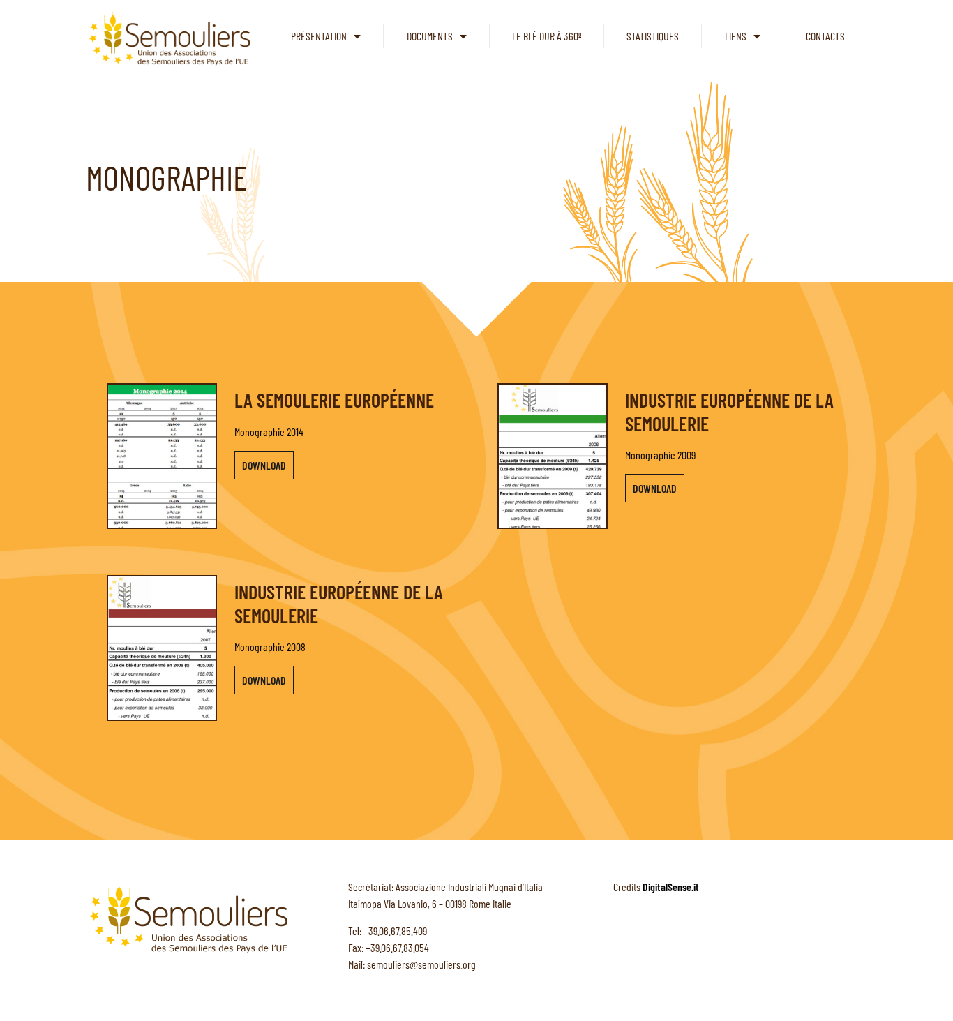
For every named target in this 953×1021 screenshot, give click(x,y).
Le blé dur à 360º (546, 36)
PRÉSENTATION (319, 36)
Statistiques (652, 36)
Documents (430, 36)
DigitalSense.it (671, 886)
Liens (735, 36)
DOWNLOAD (264, 465)
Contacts (825, 36)
